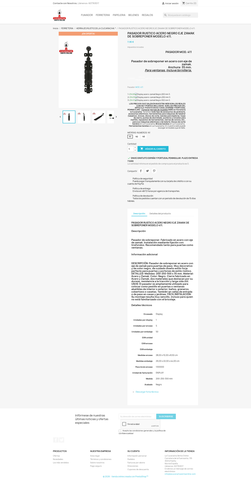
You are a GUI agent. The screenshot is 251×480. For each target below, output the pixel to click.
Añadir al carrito (153, 148)
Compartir (140, 170)
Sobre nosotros (97, 462)
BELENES (133, 15)
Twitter (61, 440)
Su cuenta (133, 451)
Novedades (58, 459)
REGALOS (147, 15)
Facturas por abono (136, 462)
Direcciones (132, 466)
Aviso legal (94, 456)
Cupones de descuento (138, 469)
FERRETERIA (103, 15)
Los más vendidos (61, 462)
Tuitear (147, 170)
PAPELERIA (119, 15)
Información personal (136, 456)
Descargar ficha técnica (147, 391)
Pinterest (154, 170)
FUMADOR (87, 15)
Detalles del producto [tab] (160, 213)
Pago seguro (96, 466)
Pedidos (131, 459)
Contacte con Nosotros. (65, 3)
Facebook (55, 440)
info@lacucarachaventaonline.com (180, 474)
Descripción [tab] (139, 213)
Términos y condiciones (100, 459)
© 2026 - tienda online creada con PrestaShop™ (125, 476)
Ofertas (56, 456)
